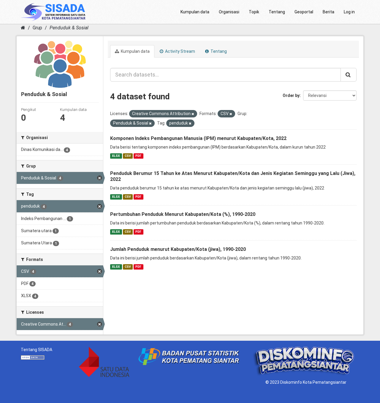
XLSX (116, 156)
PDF (138, 156)
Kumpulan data (194, 11)
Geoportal (303, 11)
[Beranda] (23, 28)
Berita (328, 11)
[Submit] (349, 75)
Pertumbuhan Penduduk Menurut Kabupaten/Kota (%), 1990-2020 (182, 214)
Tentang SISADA (36, 349)
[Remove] (192, 114)
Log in (349, 11)
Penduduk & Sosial (69, 28)
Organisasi (229, 11)
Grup (37, 28)
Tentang (277, 11)
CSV (128, 156)
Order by (291, 95)
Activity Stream (179, 51)
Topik (254, 11)
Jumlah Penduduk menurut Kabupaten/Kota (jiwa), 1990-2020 (178, 249)
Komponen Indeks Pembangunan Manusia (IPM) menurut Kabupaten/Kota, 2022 (198, 138)
